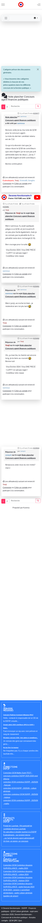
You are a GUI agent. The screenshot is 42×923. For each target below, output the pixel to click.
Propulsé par (18, 508)
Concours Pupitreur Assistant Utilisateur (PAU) (18, 715)
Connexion (7, 184)
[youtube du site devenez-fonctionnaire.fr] (21, 197)
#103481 (6, 207)
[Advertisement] (21, 44)
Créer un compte (21, 184)
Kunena (26, 508)
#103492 (36, 338)
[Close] (38, 69)
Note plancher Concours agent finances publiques (20, 216)
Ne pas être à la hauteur (10, 747)
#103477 (36, 113)
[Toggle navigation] (6, 18)
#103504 (36, 448)
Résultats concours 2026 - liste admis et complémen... (20, 738)
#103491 (36, 286)
